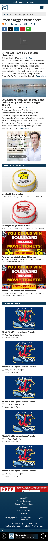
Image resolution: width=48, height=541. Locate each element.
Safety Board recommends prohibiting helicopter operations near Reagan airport (23, 102)
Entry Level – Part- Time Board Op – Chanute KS (21, 54)
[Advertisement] (24, 146)
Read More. (41, 76)
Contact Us (24, 513)
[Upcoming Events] (24, 318)
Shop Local (24, 507)
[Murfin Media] (5, 7)
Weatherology (37, 526)
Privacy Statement (24, 501)
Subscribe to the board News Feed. (20, 24)
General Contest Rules (24, 504)
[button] (42, 7)
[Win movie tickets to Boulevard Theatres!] (24, 243)
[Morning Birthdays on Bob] (24, 180)
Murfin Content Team (26, 58)
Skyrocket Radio (30, 524)
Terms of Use (24, 498)
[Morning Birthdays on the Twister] (24, 212)
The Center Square (27, 108)
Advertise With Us (24, 510)
